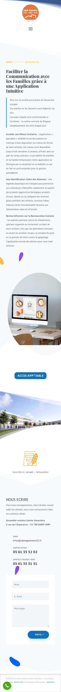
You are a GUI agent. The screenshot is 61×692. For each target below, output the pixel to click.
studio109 (18, 682)
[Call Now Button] (7, 686)
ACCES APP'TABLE (30, 376)
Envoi (38, 634)
